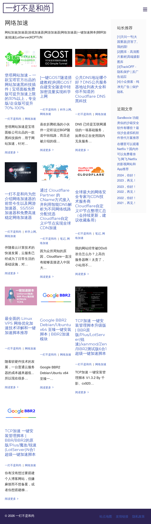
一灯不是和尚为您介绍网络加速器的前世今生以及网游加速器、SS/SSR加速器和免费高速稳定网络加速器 (20, 205)
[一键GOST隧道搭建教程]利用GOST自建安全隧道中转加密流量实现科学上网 (56, 87)
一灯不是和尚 (28, 8)
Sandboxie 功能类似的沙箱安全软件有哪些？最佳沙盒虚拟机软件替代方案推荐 (128, 127)
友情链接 (122, 516)
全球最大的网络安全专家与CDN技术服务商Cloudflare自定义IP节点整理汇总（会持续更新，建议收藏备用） (90, 205)
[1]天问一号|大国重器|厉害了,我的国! (127, 41)
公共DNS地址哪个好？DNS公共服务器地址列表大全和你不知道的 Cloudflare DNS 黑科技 (91, 89)
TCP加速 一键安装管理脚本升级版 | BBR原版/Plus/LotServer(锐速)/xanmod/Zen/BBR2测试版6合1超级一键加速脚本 (91, 337)
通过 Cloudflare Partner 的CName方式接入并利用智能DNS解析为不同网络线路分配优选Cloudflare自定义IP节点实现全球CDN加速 (56, 209)
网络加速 (30, 118)
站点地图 (105, 516)
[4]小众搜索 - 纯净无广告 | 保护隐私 (128, 86)
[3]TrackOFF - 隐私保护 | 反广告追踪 (127, 71)
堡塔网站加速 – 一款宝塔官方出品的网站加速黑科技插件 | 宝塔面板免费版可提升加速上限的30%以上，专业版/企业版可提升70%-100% (20, 91)
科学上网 (65, 109)
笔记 (63, 238)
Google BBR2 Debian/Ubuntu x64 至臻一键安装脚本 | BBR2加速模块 (55, 329)
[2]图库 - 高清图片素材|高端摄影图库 (128, 56)
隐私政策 (138, 516)
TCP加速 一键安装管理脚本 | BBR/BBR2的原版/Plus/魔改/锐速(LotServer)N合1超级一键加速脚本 (20, 442)
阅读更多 (10, 152)
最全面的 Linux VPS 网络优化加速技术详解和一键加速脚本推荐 (20, 325)
